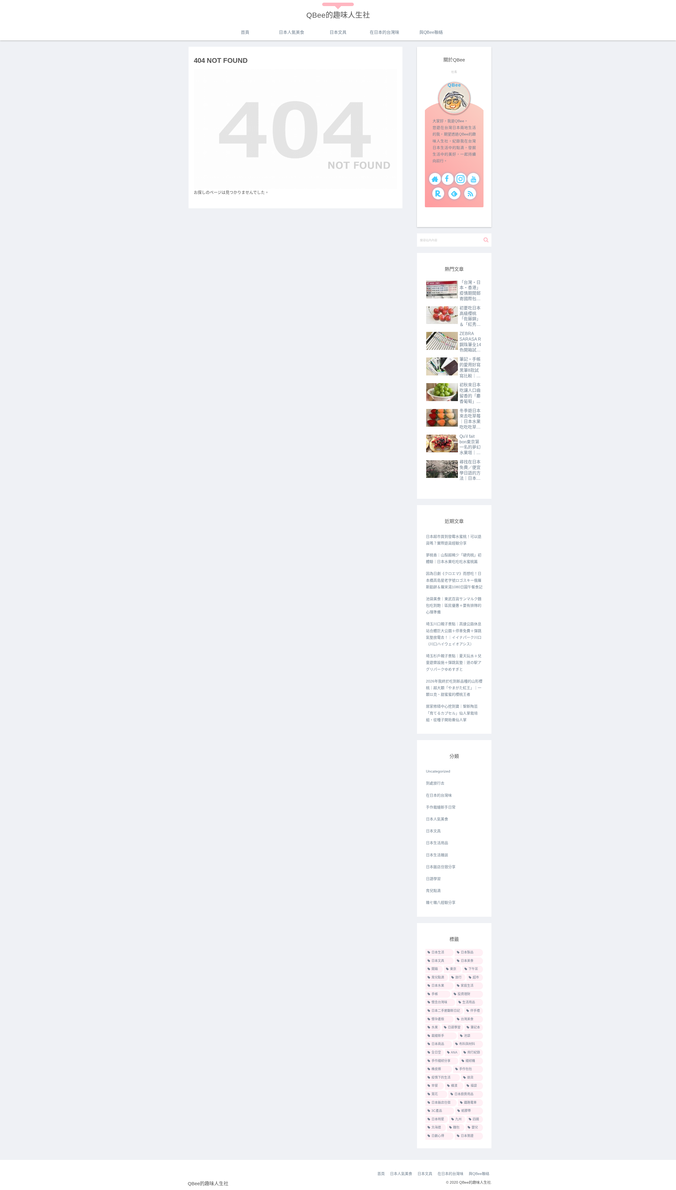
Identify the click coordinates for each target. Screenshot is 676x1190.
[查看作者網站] (435, 179)
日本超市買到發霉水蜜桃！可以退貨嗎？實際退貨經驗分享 (453, 539)
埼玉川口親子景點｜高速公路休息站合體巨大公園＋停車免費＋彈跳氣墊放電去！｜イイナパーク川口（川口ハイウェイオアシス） (453, 634)
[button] (486, 240)
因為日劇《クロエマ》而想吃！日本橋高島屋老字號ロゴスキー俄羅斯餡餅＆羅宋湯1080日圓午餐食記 (454, 580)
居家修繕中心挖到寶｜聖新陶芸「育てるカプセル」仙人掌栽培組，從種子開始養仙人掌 (452, 713)
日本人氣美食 (401, 1174)
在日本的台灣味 (450, 1174)
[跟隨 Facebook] (448, 179)
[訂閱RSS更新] (470, 193)
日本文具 (424, 1174)
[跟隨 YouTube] (473, 179)
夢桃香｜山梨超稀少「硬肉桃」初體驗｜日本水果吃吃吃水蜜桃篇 (453, 558)
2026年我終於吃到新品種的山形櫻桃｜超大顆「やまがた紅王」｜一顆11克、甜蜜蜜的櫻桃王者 (454, 688)
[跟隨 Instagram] (461, 179)
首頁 (381, 1174)
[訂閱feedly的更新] (454, 193)
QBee (454, 85)
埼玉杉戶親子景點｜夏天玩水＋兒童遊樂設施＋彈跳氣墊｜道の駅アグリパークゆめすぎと (453, 662)
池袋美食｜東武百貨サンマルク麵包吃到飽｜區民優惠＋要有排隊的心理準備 (453, 605)
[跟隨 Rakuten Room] (438, 193)
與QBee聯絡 (479, 1174)
